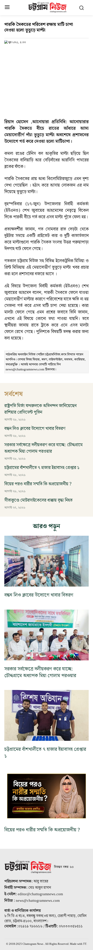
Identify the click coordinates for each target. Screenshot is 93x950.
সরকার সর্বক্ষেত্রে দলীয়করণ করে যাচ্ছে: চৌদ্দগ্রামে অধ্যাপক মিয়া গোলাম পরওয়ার (43, 448)
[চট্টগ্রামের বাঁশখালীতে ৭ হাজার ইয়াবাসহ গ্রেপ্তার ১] (46, 715)
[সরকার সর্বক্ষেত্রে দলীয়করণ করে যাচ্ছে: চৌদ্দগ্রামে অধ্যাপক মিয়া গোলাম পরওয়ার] (46, 635)
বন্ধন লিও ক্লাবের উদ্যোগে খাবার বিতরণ (34, 428)
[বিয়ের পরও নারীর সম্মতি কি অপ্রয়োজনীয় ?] (46, 796)
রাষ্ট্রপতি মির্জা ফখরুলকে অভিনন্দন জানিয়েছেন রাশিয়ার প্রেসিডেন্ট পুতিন (40, 409)
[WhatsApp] (28, 51)
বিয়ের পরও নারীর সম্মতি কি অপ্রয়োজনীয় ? (38, 484)
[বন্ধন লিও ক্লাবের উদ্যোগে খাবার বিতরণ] (46, 561)
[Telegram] (38, 51)
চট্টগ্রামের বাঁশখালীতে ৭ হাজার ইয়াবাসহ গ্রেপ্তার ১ (42, 467)
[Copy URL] (8, 51)
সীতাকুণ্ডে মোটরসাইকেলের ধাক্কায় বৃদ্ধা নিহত (38, 500)
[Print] (48, 51)
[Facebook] (18, 51)
